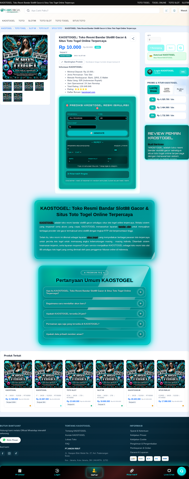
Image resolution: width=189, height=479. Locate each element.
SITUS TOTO (79, 21)
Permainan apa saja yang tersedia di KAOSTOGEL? (72, 324)
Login (57, 475)
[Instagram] (9, 453)
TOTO (22, 21)
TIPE (100, 114)
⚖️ (174, 10)
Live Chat (169, 475)
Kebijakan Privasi (138, 435)
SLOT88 (185, 3)
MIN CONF (72, 123)
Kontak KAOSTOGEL (75, 435)
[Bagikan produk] (133, 39)
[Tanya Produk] (180, 48)
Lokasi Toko (70, 439)
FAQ (67, 444)
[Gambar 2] (18, 86)
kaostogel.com (88, 92)
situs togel (92, 237)
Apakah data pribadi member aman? (64, 334)
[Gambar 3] (29, 86)
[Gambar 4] (39, 86)
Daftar (94, 475)
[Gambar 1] (7, 86)
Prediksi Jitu (180, 89)
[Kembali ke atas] (182, 464)
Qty (149, 35)
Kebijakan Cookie (138, 439)
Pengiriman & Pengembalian (143, 444)
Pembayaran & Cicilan (140, 448)
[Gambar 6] (18, 97)
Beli (171, 48)
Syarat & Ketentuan (139, 431)
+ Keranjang (156, 48)
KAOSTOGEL (8, 21)
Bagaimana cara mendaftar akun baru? (66, 303)
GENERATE (97, 133)
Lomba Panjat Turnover (166, 89)
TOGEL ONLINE (159, 3)
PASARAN (72, 114)
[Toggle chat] (181, 471)
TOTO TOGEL (143, 3)
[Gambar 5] (7, 97)
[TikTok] (16, 453)
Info (183, 72)
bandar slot (125, 226)
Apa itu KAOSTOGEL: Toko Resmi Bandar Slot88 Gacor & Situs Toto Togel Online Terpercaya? (88, 292)
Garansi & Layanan (139, 452)
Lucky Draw (154, 89)
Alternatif (132, 475)
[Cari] (28, 10)
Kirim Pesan (12, 440)
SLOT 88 (32, 28)
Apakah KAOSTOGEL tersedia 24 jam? (66, 313)
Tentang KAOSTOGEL (75, 431)
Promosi (19, 475)
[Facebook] (2, 453)
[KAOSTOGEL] (10, 10)
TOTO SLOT (174, 3)
